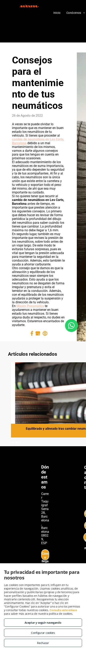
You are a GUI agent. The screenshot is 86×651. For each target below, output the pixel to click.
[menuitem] (57, 12)
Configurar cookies (43, 633)
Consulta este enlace (63, 610)
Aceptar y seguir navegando (43, 622)
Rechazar (43, 643)
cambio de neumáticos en (31, 139)
